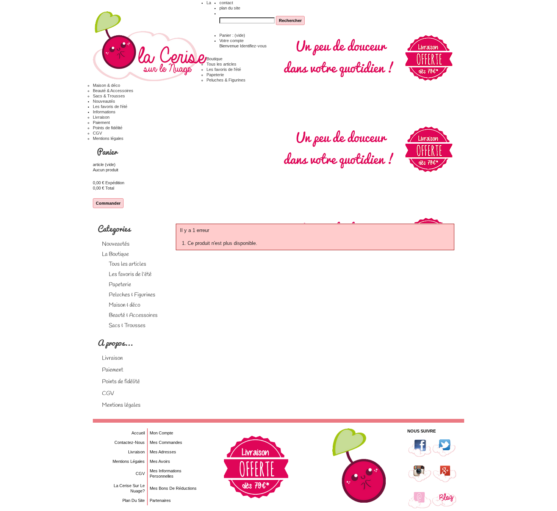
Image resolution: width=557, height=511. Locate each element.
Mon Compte (161, 433)
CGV (97, 133)
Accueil (138, 433)
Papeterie (215, 74)
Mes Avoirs (160, 461)
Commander (108, 203)
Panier (108, 151)
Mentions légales (108, 138)
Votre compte (231, 40)
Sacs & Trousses (109, 96)
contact (226, 2)
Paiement (101, 122)
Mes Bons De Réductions (173, 488)
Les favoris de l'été (224, 69)
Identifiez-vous (253, 46)
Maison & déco (106, 85)
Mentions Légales (129, 461)
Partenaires (160, 500)
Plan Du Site (133, 500)
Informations (104, 112)
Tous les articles (221, 64)
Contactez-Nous (129, 442)
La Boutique (115, 254)
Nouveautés (104, 101)
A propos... (115, 342)
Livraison (101, 117)
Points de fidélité (107, 127)
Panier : (232, 35)
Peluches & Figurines (226, 80)
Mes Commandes (166, 442)
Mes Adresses (163, 452)
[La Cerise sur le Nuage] (150, 46)
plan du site (229, 8)
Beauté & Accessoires (113, 90)
